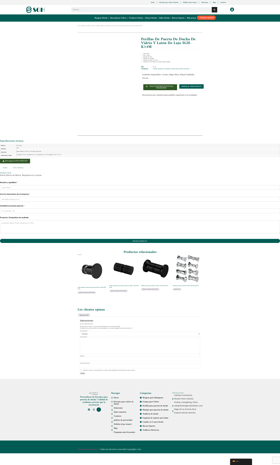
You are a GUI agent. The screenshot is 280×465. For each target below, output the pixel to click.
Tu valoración (84, 336)
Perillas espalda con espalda (102, 25)
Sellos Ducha (164, 18)
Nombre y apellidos (9, 182)
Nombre (82, 355)
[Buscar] (214, 9)
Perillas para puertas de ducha (88, 25)
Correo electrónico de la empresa (15, 194)
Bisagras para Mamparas (153, 398)
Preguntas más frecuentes (124, 432)
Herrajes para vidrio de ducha (168, 2)
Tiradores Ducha (136, 18)
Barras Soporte (178, 18)
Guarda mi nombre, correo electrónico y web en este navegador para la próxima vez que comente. (109, 370)
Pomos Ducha (151, 18)
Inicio (153, 2)
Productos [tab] (5, 168)
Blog (214, 2)
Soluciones (204, 2)
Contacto (223, 2)
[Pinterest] (89, 409)
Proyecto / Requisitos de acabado (14, 217)
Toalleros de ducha (150, 414)
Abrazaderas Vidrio (118, 18)
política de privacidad (123, 420)
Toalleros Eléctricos (151, 430)
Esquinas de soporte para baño (155, 418)
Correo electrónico (85, 363)
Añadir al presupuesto (191, 86)
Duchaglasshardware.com (89, 449)
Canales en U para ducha (153, 422)
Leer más (177, 289)
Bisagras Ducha (101, 18)
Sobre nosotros (120, 412)
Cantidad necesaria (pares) (12, 206)
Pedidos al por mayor (190, 2)
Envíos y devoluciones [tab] (18, 168)
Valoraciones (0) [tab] (84, 315)
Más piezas (191, 18)
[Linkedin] (99, 409)
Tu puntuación (84, 330)
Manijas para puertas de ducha (155, 410)
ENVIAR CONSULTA (140, 241)
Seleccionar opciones (87, 293)
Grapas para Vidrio (151, 402)
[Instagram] (94, 409)
